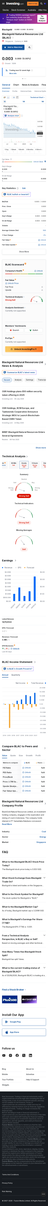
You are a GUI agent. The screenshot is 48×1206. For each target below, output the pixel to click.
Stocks (6, 10)
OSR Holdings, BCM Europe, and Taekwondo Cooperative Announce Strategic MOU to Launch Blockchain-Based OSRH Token (21, 413)
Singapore (41, 842)
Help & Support (32, 1079)
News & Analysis (30, 84)
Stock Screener (18, 10)
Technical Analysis (13, 456)
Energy (43, 837)
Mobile (5, 1074)
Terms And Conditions (10, 1175)
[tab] (13, 465)
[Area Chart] (8, 97)
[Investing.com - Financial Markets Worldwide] (15, 3)
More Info (13, 73)
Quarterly (15, 675)
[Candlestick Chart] (4, 97)
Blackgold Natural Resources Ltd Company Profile (22, 803)
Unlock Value (38, 162)
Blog (4, 1069)
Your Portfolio (8, 1079)
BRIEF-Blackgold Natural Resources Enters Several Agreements (23, 434)
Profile (14, 91)
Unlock (28, 768)
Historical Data (25, 91)
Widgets (5, 1085)
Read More (7, 824)
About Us (30, 1069)
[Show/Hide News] (17, 97)
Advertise (30, 1074)
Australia (32, 10)
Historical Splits (40, 91)
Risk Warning (7, 1191)
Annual (5, 675)
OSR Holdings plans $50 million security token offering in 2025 (22, 393)
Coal (44, 831)
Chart (16, 84)
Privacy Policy (7, 1183)
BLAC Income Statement (17, 662)
